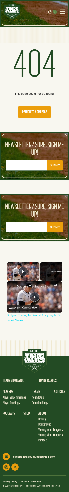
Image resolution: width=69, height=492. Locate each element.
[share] (56, 285)
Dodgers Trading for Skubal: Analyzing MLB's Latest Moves (34, 286)
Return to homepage (34, 112)
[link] (12, 286)
